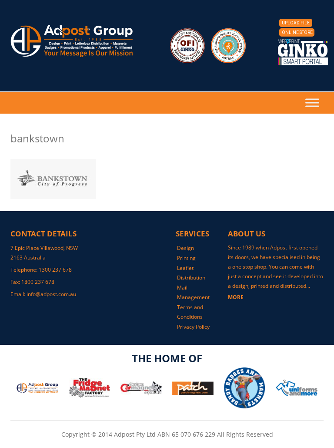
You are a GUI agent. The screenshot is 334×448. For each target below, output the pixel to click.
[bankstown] (167, 179)
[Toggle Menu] (312, 102)
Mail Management (193, 292)
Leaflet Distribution (191, 272)
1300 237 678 (55, 269)
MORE (236, 297)
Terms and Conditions (190, 311)
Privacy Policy (193, 326)
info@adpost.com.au (51, 294)
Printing (186, 258)
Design (185, 248)
